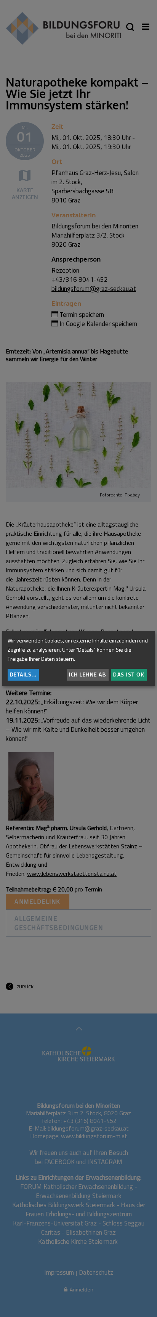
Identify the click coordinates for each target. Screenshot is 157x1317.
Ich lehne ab (87, 674)
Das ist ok (128, 674)
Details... (23, 674)
